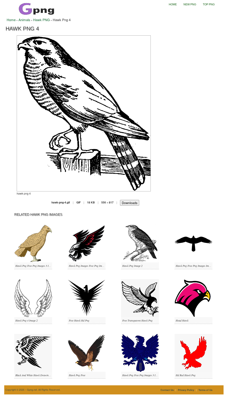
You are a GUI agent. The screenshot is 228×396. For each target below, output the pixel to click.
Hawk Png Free (77, 375)
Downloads (129, 203)
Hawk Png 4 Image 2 (26, 320)
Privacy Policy (186, 390)
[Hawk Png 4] (84, 113)
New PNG (189, 4)
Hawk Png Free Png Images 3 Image (141, 375)
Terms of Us (205, 390)
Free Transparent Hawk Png (137, 320)
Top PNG (209, 4)
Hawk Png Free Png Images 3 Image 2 (35, 265)
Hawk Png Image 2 (132, 265)
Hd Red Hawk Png (185, 375)
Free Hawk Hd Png (79, 320)
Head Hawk (182, 320)
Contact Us (167, 390)
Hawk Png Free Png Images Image (194, 265)
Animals (24, 19)
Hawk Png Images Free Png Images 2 (89, 265)
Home (173, 4)
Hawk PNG (41, 19)
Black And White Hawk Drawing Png (35, 375)
